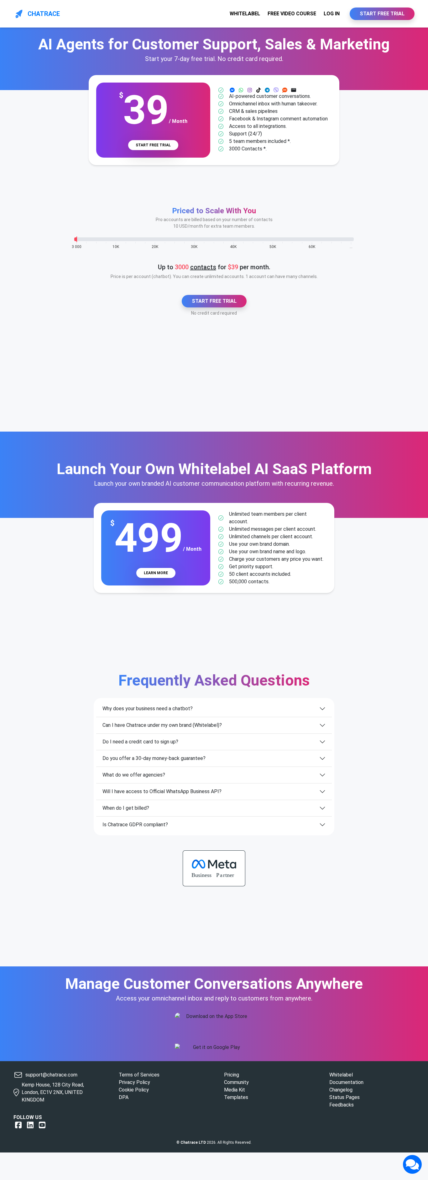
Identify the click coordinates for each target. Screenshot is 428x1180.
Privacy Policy (134, 1082)
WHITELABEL (245, 14)
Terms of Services (139, 1075)
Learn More (156, 573)
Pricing (231, 1075)
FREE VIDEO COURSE (292, 14)
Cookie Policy (134, 1090)
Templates (236, 1097)
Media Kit (234, 1090)
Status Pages (344, 1097)
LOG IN (332, 14)
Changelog (340, 1090)
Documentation (346, 1082)
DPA (123, 1097)
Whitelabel (341, 1075)
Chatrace (44, 14)
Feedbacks (341, 1105)
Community (236, 1082)
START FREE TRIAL (382, 14)
